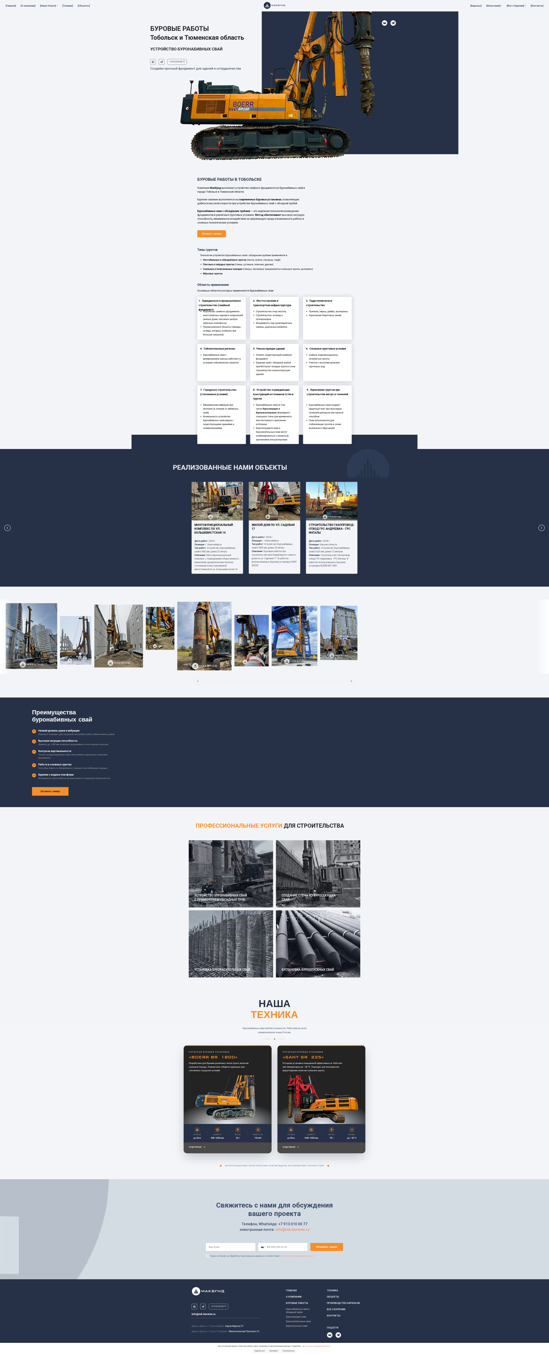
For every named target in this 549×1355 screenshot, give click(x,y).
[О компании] (28, 5)
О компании (294, 1296)
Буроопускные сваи (296, 1326)
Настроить (273, 1351)
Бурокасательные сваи (298, 1321)
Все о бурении (336, 1309)
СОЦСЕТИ (332, 1327)
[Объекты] (84, 5)
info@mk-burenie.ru (292, 1229)
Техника (332, 1290)
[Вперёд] (351, 681)
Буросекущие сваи (296, 1316)
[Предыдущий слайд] (7, 528)
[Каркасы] (476, 5)
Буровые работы (297, 1303)
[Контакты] (537, 5)
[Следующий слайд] (541, 528)
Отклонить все (289, 1351)
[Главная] (11, 5)
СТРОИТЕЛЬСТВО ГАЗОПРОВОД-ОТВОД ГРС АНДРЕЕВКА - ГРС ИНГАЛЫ (331, 528)
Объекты (333, 1296)
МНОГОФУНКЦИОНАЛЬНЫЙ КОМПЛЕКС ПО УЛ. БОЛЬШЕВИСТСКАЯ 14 (213, 528)
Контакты (333, 1315)
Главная (291, 1290)
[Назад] (197, 681)
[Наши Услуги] (48, 5)
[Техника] (67, 5)
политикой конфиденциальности (297, 1256)
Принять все (260, 1351)
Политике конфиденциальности (317, 1346)
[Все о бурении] (515, 5)
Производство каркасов (343, 1303)
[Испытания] (493, 5)
